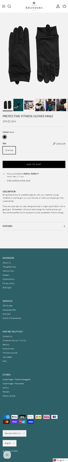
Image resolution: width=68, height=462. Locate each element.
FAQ (5, 361)
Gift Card (7, 314)
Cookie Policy (9, 279)
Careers (6, 275)
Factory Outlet (9, 396)
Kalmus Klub (8, 271)
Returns (6, 344)
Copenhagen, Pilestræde (13, 383)
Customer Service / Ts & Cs (14, 340)
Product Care (8, 348)
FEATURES (7, 226)
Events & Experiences (12, 318)
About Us (7, 262)
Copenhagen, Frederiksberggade (16, 379)
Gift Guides (8, 305)
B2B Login (7, 287)
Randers (6, 391)
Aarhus (6, 387)
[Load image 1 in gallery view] (34, 54)
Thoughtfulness (9, 267)
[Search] (11, 6)
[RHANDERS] (34, 6)
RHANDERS (13, 451)
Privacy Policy (9, 283)
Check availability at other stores (18, 180)
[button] (60, 460)
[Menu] (3, 6)
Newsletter (7, 357)
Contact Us (7, 336)
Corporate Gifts (9, 310)
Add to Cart (34, 164)
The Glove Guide (10, 353)
